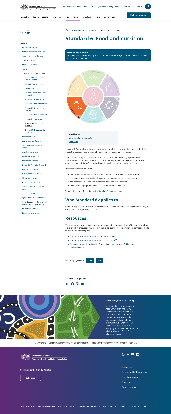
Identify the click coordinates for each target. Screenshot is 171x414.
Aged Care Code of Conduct (32, 56)
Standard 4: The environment (36, 115)
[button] (148, 6)
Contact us (138, 7)
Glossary (126, 382)
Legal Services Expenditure (118, 406)
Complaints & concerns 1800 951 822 (76, 7)
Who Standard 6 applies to (80, 138)
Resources (73, 141)
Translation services (131, 377)
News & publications (91, 17)
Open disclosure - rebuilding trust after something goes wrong (34, 203)
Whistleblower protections (32, 152)
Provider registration (30, 64)
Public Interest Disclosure (66, 406)
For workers (57, 17)
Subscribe (30, 378)
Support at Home (28, 193)
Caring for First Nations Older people (33, 187)
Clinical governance (29, 178)
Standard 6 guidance (107, 191)
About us (25, 17)
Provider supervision (29, 137)
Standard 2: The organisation (36, 104)
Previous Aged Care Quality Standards (35, 94)
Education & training (29, 209)
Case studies (30, 88)
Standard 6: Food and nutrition (34, 124)
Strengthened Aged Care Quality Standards (34, 78)
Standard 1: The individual (34, 99)
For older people (40, 17)
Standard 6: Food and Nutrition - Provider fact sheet (92, 236)
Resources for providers (31, 213)
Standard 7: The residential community (35, 131)
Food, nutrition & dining (31, 182)
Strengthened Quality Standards (34, 73)
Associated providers (30, 169)
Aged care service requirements (34, 198)
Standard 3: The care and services (34, 109)
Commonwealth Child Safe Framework (91, 406)
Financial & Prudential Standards (34, 165)
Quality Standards (90, 30)
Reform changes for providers (33, 52)
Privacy (21, 406)
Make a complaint (138, 15)
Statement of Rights (29, 60)
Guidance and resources (34, 84)
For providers (72, 17)
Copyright (132, 406)
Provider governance (30, 161)
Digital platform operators (32, 174)
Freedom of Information (46, 406)
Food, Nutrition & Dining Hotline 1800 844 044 (112, 7)
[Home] (38, 7)
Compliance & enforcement (32, 141)
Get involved (109, 17)
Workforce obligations (30, 156)
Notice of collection (145, 406)
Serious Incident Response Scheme (32, 146)
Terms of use (30, 406)
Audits (24, 69)
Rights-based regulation (31, 47)
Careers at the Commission (135, 372)
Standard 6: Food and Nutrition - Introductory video (92, 240)
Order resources (129, 387)
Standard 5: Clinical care (34, 119)
